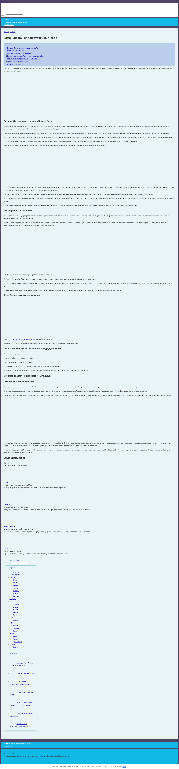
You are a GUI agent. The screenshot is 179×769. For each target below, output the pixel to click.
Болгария (16, 596)
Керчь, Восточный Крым (12, 551)
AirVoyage (7, 6)
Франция (16, 585)
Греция (15, 593)
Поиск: (3, 15)
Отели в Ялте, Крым (14, 64)
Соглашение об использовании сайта (17, 744)
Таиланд (16, 604)
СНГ (11, 623)
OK (124, 766)
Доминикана (17, 642)
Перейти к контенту (8, 2)
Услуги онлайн (9, 25)
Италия (15, 580)
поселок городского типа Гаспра (23, 339)
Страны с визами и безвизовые (15, 22)
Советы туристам (16, 574)
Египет (15, 647)
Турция (15, 607)
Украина (16, 628)
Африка (12, 644)
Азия (11, 601)
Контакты (8, 746)
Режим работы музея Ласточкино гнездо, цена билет (26, 56)
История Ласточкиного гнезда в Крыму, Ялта (23, 48)
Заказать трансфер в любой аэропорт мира (19, 529)
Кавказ (12, 32)
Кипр (15, 636)
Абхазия (16, 620)
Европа (12, 577)
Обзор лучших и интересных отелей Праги (18, 485)
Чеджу (15, 639)
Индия (15, 612)
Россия (15, 625)
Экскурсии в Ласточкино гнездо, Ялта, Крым (23, 59)
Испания (16, 591)
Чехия (15, 583)
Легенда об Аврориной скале (17, 61)
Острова (12, 633)
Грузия (15, 615)
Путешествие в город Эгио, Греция (16, 507)
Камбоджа (16, 609)
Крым (15, 631)
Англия (15, 588)
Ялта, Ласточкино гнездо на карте (19, 53)
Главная (7, 19)
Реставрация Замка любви (16, 51)
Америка (13, 599)
